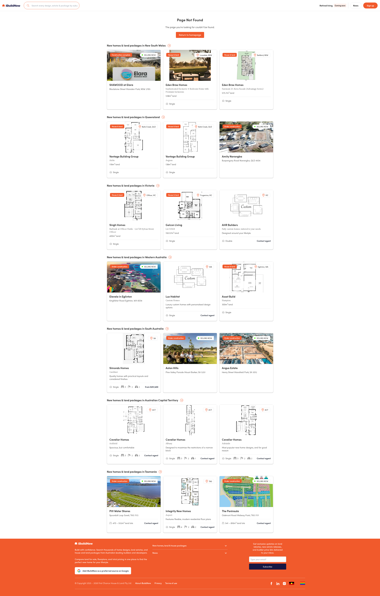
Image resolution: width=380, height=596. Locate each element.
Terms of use (171, 583)
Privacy (158, 583)
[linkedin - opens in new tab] (278, 583)
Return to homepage (190, 35)
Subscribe (267, 566)
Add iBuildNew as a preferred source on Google (106, 570)
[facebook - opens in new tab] (271, 583)
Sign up (370, 5)
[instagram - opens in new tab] (284, 583)
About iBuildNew (143, 583)
